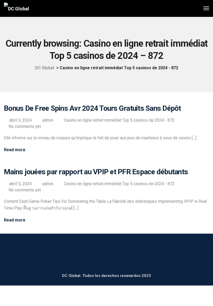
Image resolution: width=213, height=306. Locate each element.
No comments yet (25, 126)
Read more (14, 150)
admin (47, 120)
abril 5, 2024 (20, 120)
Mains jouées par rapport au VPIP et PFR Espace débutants (96, 172)
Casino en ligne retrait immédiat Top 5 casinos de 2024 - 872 (119, 120)
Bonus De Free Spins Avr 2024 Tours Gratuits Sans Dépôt (92, 108)
